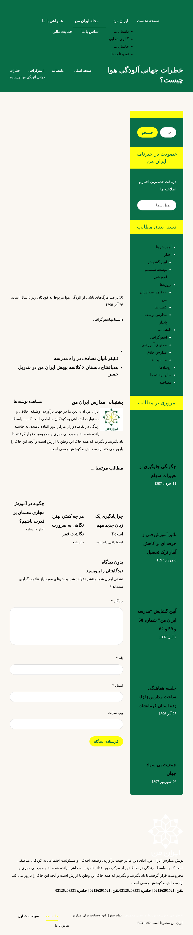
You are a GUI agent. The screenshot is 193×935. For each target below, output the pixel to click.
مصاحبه (165, 382)
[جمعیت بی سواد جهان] (156, 735)
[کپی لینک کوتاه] (52, 328)
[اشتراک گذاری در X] (109, 328)
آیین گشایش (157, 262)
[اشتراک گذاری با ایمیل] (71, 331)
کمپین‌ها (161, 307)
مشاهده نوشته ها (27, 401)
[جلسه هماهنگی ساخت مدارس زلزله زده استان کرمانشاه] (156, 658)
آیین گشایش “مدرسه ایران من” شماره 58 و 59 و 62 (156, 620)
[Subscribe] (143, 205)
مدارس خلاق (157, 352)
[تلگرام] (150, 899)
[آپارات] (141, 902)
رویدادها (165, 367)
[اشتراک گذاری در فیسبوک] (118, 328)
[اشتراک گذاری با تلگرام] (80, 328)
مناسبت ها (158, 360)
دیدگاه (117, 601)
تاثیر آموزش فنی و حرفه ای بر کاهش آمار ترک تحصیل (159, 543)
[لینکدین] (169, 899)
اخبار (41, 529)
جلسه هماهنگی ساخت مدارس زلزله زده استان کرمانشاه (157, 697)
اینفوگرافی (101, 319)
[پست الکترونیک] (122, 902)
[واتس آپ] (131, 902)
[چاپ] (62, 331)
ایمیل (117, 685)
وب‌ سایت (115, 713)
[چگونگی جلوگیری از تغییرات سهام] (156, 437)
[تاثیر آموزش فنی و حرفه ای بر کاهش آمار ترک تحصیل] (156, 505)
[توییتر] (160, 902)
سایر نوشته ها (161, 375)
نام (119, 658)
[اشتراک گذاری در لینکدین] (99, 328)
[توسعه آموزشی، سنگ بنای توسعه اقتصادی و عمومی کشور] (178, 6)
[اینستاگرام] (178, 902)
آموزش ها (164, 247)
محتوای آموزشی (154, 345)
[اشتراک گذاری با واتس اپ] (90, 328)
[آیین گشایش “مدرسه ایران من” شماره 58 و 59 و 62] (156, 581)
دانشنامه (116, 319)
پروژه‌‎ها (166, 285)
